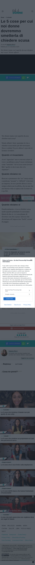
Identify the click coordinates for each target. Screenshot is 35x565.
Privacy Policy (27, 304)
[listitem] (17, 290)
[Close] (31, 260)
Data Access (17, 304)
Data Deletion (8, 304)
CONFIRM (9, 298)
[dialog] (17, 282)
